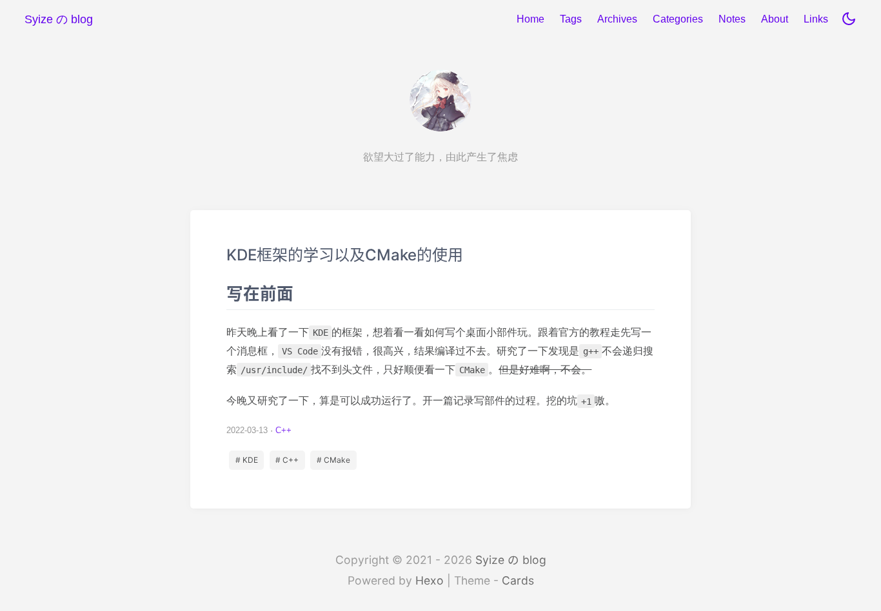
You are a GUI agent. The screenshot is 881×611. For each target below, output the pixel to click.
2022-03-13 (247, 430)
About (774, 19)
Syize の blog (510, 560)
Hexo (429, 580)
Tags (571, 19)
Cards (518, 580)
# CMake (333, 460)
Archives (617, 19)
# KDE (246, 460)
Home (530, 19)
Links (816, 19)
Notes (732, 19)
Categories (678, 19)
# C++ (287, 460)
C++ (283, 430)
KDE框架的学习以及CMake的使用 (440, 359)
